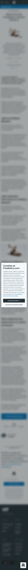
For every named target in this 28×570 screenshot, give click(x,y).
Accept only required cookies (14, 304)
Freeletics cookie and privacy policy (12, 295)
